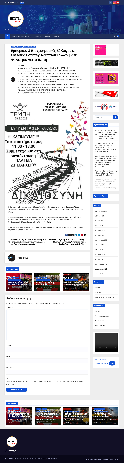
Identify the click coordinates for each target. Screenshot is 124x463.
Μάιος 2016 (99, 274)
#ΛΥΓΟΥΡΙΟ (65, 87)
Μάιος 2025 (99, 250)
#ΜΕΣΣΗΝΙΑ (74, 87)
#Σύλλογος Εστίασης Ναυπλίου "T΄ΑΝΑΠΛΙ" (34, 93)
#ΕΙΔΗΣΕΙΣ (57, 74)
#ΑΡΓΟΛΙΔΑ (57, 71)
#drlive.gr (44, 68)
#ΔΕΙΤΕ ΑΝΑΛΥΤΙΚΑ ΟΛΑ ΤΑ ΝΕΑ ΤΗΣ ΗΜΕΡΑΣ (35, 74)
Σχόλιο (9, 307)
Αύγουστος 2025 (101, 240)
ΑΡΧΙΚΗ (13, 46)
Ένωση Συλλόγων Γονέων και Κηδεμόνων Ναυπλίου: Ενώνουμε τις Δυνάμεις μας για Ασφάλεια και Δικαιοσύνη (29, 242)
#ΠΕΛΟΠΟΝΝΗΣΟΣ (48, 90)
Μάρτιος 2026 (100, 235)
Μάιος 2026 (99, 225)
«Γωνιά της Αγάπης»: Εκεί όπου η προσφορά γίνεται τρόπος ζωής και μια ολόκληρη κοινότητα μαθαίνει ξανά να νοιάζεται (106, 147)
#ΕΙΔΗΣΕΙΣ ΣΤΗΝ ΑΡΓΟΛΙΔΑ (28, 76)
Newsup (51, 458)
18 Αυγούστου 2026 (45, 419)
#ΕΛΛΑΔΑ (60, 82)
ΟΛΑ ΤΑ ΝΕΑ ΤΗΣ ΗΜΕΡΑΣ (21, 36)
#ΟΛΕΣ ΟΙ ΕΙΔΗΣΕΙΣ (33, 90)
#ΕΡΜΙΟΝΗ (22, 87)
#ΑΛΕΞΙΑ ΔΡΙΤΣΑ (45, 71)
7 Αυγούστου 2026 (102, 419)
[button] (114, 36)
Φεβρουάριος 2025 (101, 264)
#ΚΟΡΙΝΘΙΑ (31, 87)
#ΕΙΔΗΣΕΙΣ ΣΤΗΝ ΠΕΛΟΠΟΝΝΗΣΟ (51, 79)
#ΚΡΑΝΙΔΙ (47, 87)
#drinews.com (35, 68)
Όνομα (9, 345)
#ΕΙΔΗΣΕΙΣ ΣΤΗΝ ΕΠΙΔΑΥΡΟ (69, 76)
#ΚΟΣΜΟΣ (39, 87)
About (47, 36)
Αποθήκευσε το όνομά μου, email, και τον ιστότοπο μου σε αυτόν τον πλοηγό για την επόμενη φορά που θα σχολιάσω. (45, 383)
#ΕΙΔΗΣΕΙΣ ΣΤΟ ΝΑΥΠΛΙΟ (27, 82)
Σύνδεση (98, 311)
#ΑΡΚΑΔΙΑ (73, 71)
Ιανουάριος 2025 (101, 269)
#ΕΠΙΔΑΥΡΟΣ (72, 84)
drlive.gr (7, 30)
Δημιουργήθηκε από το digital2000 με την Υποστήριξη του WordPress (25, 458)
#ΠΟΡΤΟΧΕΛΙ (60, 90)
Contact (58, 36)
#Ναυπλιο (21, 90)
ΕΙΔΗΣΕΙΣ (38, 36)
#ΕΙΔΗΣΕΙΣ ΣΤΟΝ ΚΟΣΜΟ (46, 82)
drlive (22, 65)
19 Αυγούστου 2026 (16, 419)
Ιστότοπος (10, 367)
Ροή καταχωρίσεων (102, 316)
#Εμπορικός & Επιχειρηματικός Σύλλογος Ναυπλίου (36, 84)
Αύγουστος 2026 (101, 211)
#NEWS (51, 68)
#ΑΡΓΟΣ (65, 71)
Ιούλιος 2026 (99, 216)
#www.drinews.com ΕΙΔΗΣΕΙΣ (28, 71)
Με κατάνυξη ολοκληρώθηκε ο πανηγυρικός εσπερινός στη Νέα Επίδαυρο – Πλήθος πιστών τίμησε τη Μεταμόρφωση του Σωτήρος (106, 184)
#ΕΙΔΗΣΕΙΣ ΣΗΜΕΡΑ (69, 74)
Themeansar (8, 460)
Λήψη (112, 363)
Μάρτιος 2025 (100, 259)
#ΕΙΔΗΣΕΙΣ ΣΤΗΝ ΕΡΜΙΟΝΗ (28, 79)
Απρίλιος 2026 (100, 230)
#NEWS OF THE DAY (62, 68)
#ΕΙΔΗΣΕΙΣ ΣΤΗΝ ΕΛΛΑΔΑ (48, 76)
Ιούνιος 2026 (99, 221)
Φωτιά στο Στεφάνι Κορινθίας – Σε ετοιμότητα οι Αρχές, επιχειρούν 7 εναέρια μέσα (106, 173)
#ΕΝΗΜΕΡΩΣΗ (61, 84)
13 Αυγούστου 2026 (74, 419)
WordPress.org (100, 326)
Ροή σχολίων (99, 321)
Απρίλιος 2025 (100, 254)
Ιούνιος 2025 (99, 245)
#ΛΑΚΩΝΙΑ (56, 87)
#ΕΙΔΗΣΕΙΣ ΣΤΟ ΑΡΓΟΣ (73, 79)
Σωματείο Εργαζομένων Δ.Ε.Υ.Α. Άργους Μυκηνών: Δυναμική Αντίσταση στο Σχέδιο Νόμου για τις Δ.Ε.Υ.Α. (66, 242)
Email (8, 356)
